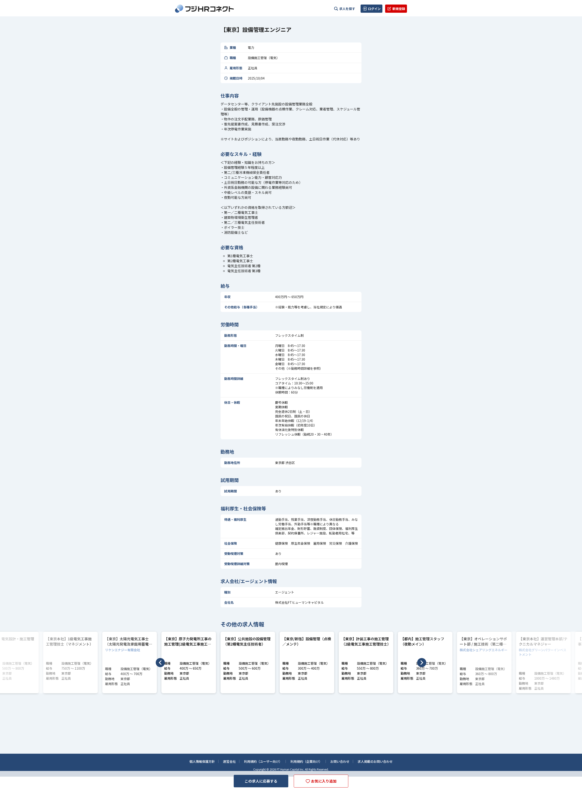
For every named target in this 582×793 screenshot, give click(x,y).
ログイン (374, 8)
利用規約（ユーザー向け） (263, 761)
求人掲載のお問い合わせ (375, 761)
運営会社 (229, 761)
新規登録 (398, 8)
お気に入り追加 (323, 781)
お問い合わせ (339, 761)
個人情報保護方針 (202, 761)
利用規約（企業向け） (306, 761)
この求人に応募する (261, 781)
